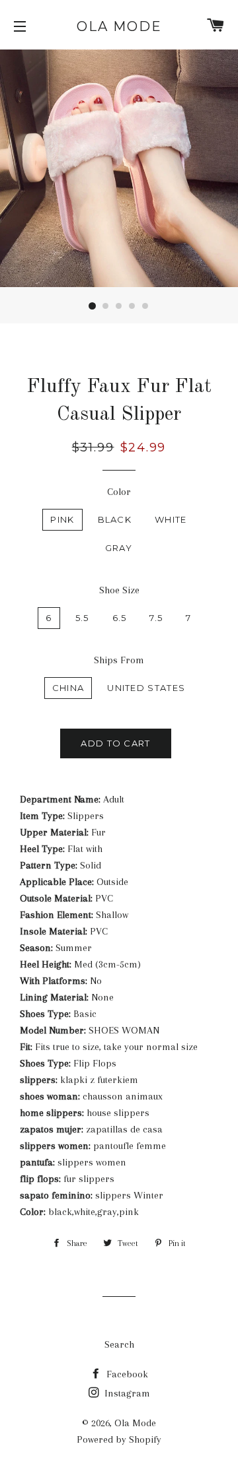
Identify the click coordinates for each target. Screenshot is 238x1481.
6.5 (119, 617)
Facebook (126, 1374)
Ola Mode (119, 26)
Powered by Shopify (119, 1439)
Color (119, 492)
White (171, 519)
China (68, 687)
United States (146, 687)
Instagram (126, 1393)
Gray (118, 548)
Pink (62, 519)
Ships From (119, 660)
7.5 (156, 617)
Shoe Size (119, 590)
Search (119, 1344)
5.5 (82, 617)
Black (115, 519)
